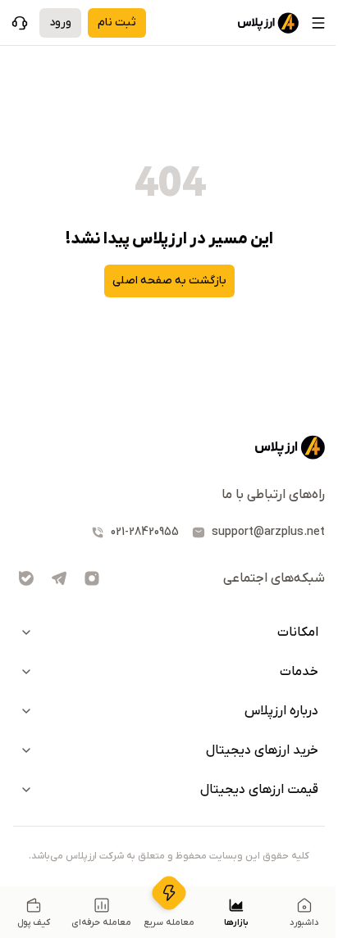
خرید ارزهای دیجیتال (262, 750)
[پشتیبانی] (20, 23)
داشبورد (304, 922)
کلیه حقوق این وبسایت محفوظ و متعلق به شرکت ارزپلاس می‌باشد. (169, 856)
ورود (60, 22)
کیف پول (33, 922)
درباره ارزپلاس (281, 711)
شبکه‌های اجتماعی (274, 578)
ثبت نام (117, 22)
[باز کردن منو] (318, 23)
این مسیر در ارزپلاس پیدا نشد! (169, 239)
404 (169, 182)
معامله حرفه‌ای (101, 922)
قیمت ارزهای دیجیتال (259, 790)
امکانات (297, 632)
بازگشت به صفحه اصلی (169, 280)
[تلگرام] (59, 578)
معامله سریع (169, 922)
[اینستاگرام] (92, 578)
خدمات (299, 672)
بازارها (236, 922)
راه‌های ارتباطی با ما (273, 495)
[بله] (26, 578)
